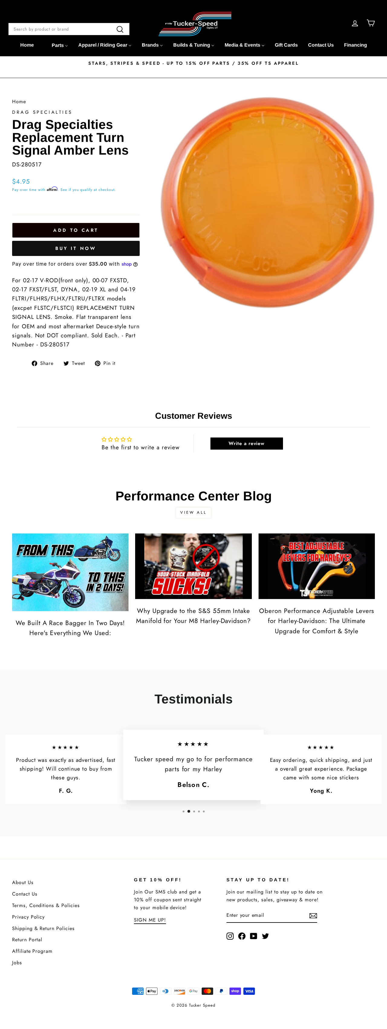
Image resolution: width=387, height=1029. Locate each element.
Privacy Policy (28, 916)
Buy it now (75, 248)
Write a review (247, 443)
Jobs (17, 962)
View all (193, 512)
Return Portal (27, 939)
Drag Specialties (42, 112)
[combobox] (68, 29)
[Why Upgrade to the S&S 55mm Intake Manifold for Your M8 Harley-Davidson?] (193, 566)
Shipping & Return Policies (43, 928)
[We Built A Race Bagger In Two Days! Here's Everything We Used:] (70, 572)
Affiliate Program (32, 951)
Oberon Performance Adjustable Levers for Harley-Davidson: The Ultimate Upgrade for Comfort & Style (316, 621)
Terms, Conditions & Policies (46, 905)
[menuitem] (27, 45)
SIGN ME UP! (150, 919)
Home (19, 101)
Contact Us (24, 893)
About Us (23, 882)
